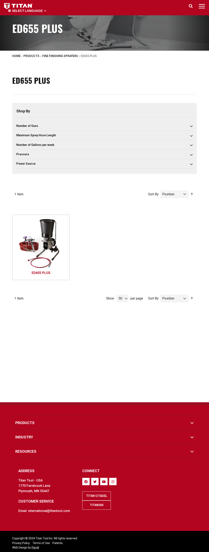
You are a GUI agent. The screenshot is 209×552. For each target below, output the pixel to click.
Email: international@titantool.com (44, 511)
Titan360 (96, 505)
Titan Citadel (96, 495)
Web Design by (25, 547)
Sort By (153, 194)
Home (16, 56)
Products (31, 56)
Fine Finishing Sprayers (60, 56)
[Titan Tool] (19, 6)
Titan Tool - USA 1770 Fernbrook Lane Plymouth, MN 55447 (34, 485)
